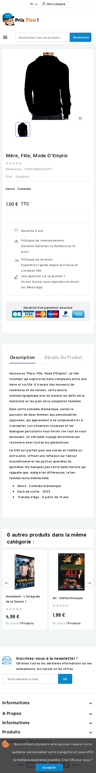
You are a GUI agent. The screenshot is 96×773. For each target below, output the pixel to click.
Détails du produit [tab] (63, 357)
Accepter (49, 767)
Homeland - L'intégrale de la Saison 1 (23, 598)
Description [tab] (22, 357)
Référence (14, 169)
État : (10, 176)
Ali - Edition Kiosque (68, 598)
